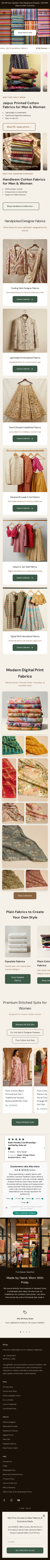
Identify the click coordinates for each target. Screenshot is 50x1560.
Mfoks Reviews (9, 1487)
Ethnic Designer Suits (11, 1395)
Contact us (7, 1461)
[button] (25, 1148)
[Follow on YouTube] (18, 1500)
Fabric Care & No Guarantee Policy (17, 1492)
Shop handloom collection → (21, 206)
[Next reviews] (45, 1148)
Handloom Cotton (10, 1431)
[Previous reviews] (5, 1148)
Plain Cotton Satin (10, 1448)
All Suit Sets (8, 1387)
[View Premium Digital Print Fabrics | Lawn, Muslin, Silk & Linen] (25, 712)
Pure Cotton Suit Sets (25, 1040)
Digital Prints (8, 1435)
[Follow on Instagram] (11, 1500)
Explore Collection (23, 299)
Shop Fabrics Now (25, 33)
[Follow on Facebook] (4, 1500)
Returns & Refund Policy (13, 1474)
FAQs (5, 1466)
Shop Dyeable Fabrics (17, 979)
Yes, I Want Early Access (25, 1550)
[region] (25, 1319)
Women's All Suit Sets (25, 1024)
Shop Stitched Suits (25, 1122)
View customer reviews (25, 1213)
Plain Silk (6, 1439)
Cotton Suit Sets (10, 1391)
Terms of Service (10, 1483)
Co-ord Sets (8, 1400)
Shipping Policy (9, 1470)
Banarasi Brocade (10, 1426)
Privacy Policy (9, 1479)
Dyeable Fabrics (9, 1444)
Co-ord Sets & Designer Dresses (25, 1032)
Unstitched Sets (9, 1408)
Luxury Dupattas (10, 1404)
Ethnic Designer (9, 1422)
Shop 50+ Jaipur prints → (19, 127)
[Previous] (7, 1081)
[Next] (43, 1081)
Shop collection (25, 895)
